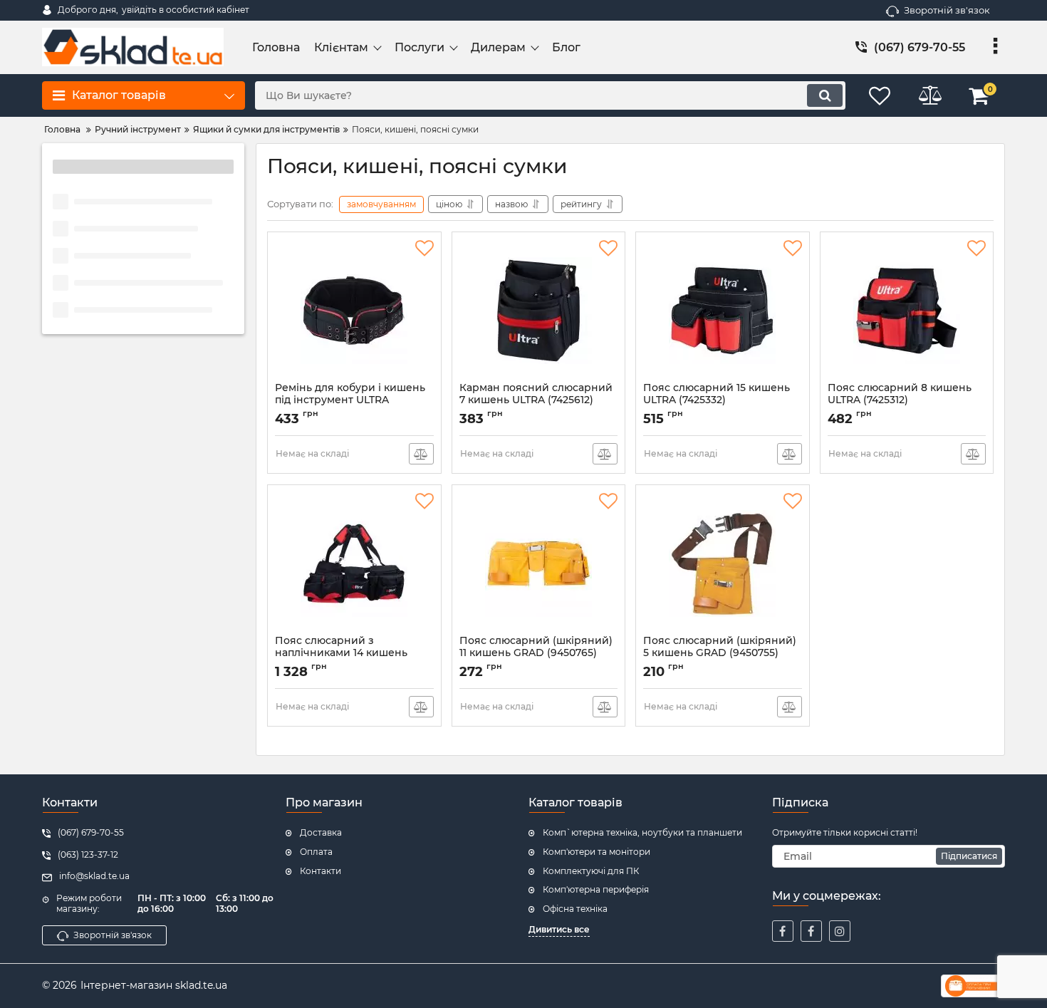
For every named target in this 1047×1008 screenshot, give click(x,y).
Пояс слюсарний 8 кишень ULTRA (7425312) (900, 400)
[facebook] (782, 931)
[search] (825, 95)
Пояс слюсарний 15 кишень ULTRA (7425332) (716, 400)
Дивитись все (559, 929)
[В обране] (424, 248)
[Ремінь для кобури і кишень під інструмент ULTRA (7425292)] (354, 310)
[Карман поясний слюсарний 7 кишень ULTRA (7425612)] (538, 310)
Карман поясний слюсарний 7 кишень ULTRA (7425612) (536, 400)
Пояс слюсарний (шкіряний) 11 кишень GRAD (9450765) (536, 653)
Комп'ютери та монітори (596, 851)
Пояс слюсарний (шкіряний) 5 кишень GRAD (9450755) (719, 653)
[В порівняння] (421, 453)
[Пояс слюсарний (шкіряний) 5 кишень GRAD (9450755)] (722, 563)
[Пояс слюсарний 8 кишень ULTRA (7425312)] (907, 310)
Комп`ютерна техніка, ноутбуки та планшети (642, 832)
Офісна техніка (575, 908)
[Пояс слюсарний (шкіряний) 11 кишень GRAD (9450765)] (538, 563)
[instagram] (839, 931)
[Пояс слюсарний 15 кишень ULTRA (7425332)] (722, 310)
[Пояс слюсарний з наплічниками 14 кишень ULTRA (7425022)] (354, 563)
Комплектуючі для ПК (591, 871)
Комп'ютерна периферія (596, 889)
